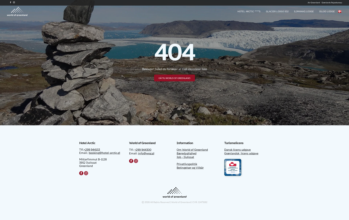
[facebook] (10, 2)
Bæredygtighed (186, 154)
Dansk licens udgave (237, 150)
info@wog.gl (146, 154)
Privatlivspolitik (187, 164)
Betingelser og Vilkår (190, 168)
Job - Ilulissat (185, 157)
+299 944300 (143, 150)
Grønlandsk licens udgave (241, 154)
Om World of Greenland (192, 150)
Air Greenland (314, 3)
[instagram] (14, 2)
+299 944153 (92, 150)
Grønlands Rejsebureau (332, 3)
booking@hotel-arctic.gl (104, 153)
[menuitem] (246, 11)
